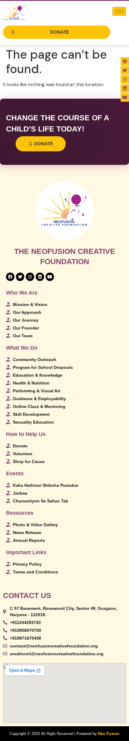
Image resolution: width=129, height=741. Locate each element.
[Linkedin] (125, 88)
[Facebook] (125, 61)
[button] (56, 32)
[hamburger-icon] (119, 11)
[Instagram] (125, 79)
